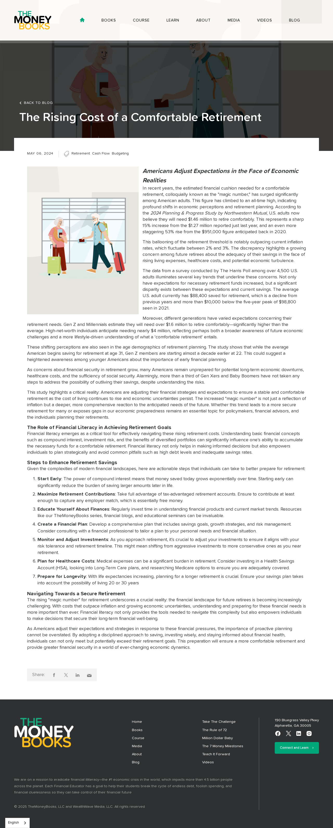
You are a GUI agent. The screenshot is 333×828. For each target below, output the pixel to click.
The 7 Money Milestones (222, 746)
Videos (264, 20)
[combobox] (17, 823)
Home (137, 722)
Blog (294, 20)
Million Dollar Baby (217, 738)
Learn (172, 20)
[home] (37, 20)
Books (108, 20)
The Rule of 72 (214, 730)
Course (141, 20)
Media (234, 20)
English (13, 822)
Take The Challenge (219, 722)
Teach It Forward (216, 754)
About (203, 20)
